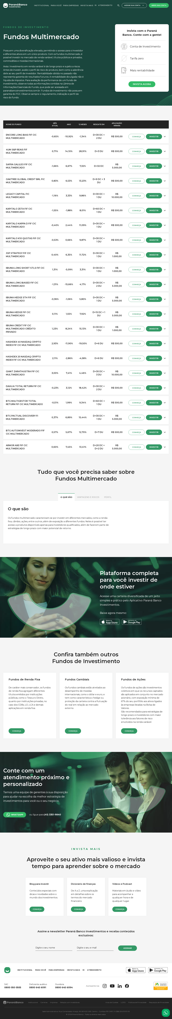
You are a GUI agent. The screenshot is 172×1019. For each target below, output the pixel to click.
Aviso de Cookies (111, 1002)
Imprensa (54, 1002)
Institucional (41, 5)
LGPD (123, 1002)
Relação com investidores (70, 1002)
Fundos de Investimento (26, 27)
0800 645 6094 (64, 987)
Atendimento (105, 5)
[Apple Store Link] (136, 970)
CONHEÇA (136, 137)
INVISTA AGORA (142, 84)
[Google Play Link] (158, 970)
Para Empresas (71, 5)
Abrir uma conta (158, 5)
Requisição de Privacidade (159, 1002)
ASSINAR (127, 948)
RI (96, 5)
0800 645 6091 (37, 987)
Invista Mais (86, 5)
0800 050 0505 (12, 987)
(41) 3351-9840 (52, 814)
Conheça (16, 731)
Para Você (56, 5)
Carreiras (43, 1002)
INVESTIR (153, 136)
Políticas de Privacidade (137, 1002)
